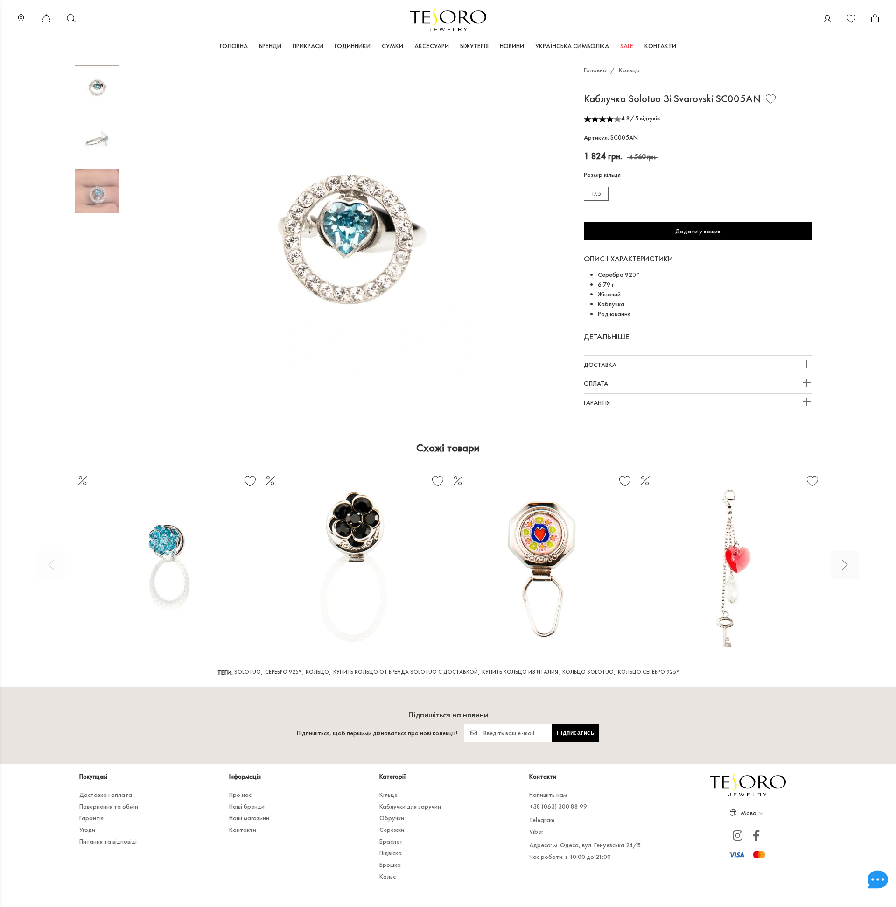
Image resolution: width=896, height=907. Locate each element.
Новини (512, 46)
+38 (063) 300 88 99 (558, 806)
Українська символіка (572, 46)
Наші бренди (247, 806)
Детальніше (606, 337)
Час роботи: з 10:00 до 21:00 (570, 856)
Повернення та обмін (108, 806)
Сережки (391, 829)
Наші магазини (249, 818)
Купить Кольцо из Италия (520, 671)
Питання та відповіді (108, 841)
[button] (51, 565)
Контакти (660, 46)
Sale (626, 46)
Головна (234, 46)
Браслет (391, 841)
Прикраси (308, 46)
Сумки (392, 46)
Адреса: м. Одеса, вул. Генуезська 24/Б (585, 845)
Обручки (391, 818)
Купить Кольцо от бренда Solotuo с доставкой (405, 671)
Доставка (601, 364)
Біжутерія (474, 46)
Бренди (270, 46)
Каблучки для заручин (410, 806)
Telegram (541, 820)
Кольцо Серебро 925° (648, 671)
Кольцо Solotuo (588, 671)
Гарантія (597, 402)
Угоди (87, 829)
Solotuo (247, 671)
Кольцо (317, 671)
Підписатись (576, 733)
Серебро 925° (283, 671)
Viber (536, 831)
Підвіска (390, 853)
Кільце (388, 794)
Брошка (390, 864)
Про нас (240, 794)
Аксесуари (431, 46)
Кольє (387, 876)
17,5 (596, 193)
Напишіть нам (548, 794)
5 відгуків (647, 118)
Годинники (353, 46)
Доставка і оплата (105, 794)
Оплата (596, 383)
